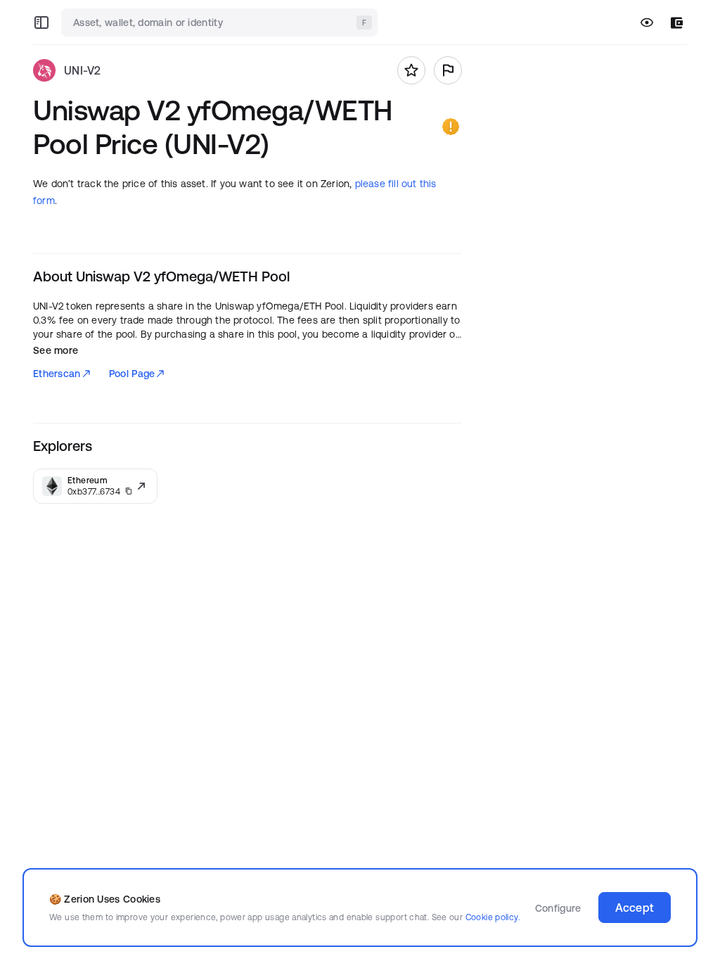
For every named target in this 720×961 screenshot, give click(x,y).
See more (55, 350)
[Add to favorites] (411, 70)
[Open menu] (41, 22)
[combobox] (220, 22)
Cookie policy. (492, 917)
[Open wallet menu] (677, 23)
